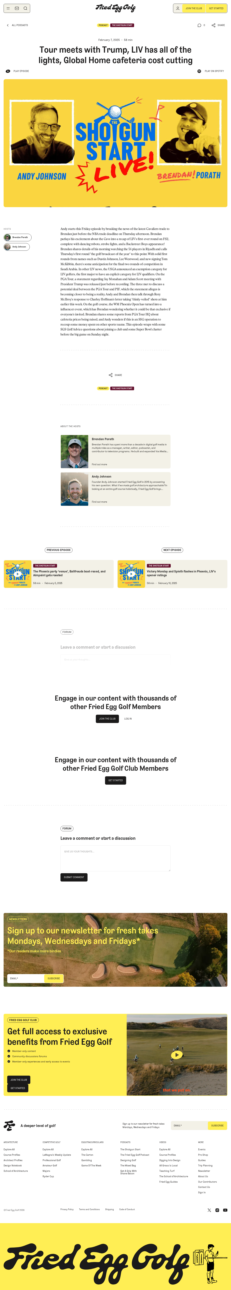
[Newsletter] (17, 8)
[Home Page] (115, 8)
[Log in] (178, 8)
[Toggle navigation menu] (8, 8)
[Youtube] (225, 1210)
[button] (218, 25)
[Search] (25, 8)
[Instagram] (217, 1210)
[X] (209, 1210)
